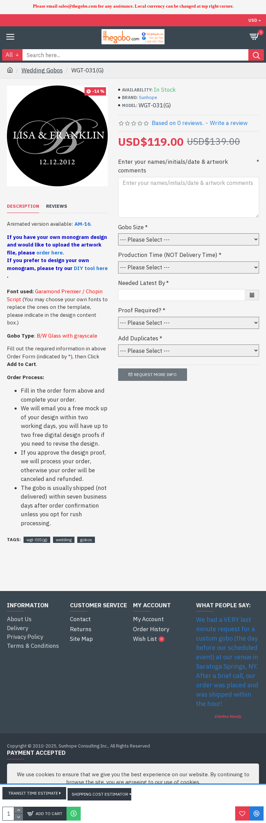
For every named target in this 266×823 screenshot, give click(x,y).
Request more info (155, 374)
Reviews (56, 206)
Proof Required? (139, 310)
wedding (64, 539)
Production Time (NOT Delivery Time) (168, 255)
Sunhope (148, 97)
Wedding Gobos (42, 70)
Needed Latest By (141, 283)
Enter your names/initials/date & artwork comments (173, 166)
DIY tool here (91, 268)
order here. (50, 252)
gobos (86, 539)
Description (23, 206)
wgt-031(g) (36, 539)
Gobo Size (131, 227)
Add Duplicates (138, 338)
